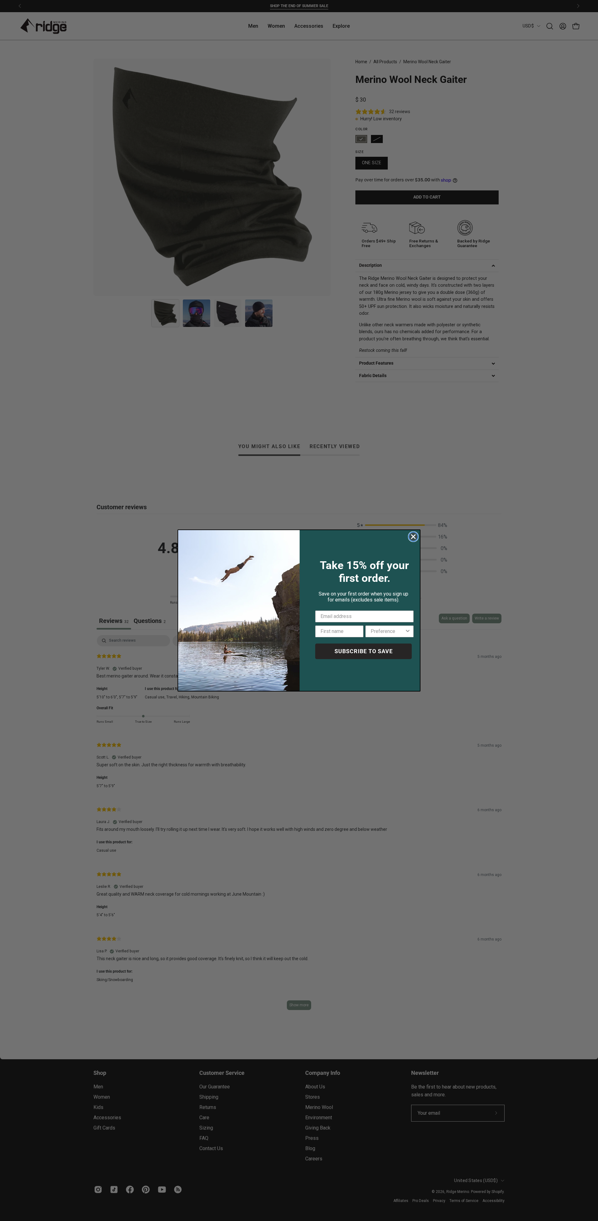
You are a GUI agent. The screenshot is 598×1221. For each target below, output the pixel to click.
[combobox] (388, 631)
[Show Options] (408, 631)
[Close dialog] (413, 536)
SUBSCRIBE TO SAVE (364, 651)
